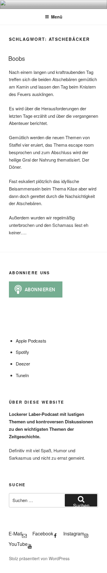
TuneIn (22, 375)
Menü (56, 17)
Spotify (22, 352)
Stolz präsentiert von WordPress (39, 558)
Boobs (16, 58)
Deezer (23, 363)
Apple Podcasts (31, 340)
